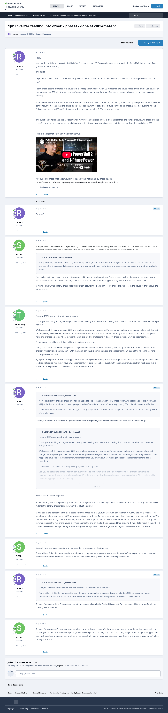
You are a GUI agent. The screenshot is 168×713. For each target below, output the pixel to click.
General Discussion (43, 34)
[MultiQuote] (36, 194)
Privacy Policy (23, 709)
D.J (66, 257)
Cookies (45, 709)
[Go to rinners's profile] (9, 34)
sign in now (62, 666)
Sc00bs (19, 254)
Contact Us (35, 709)
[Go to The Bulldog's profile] (19, 315)
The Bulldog (19, 324)
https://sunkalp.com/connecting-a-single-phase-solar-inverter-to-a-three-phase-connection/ (77, 182)
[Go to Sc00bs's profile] (19, 245)
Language (10, 709)
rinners (15, 34)
